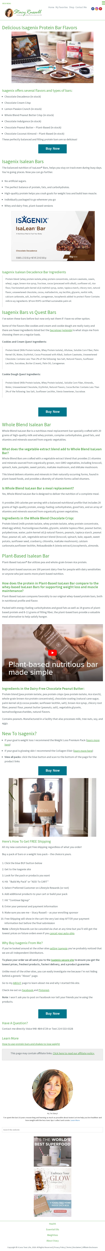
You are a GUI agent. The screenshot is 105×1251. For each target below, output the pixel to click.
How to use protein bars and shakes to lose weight (31, 1044)
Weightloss (52, 1235)
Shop (71, 7)
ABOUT (17, 983)
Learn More (75, 1120)
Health (52, 1223)
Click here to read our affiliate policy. (73, 1053)
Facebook (28, 990)
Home (51, 7)
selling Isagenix (59, 948)
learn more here (83, 750)
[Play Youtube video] (52, 652)
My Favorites (62, 7)
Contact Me (81, 7)
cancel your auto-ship (62, 933)
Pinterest (44, 990)
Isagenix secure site (62, 960)
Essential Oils (52, 1229)
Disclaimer (77, 1247)
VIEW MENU (6, 3)
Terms (69, 1247)
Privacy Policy (59, 1247)
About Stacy (52, 1240)
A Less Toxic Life (24, 1247)
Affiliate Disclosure (90, 1247)
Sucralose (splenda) (61, 330)
